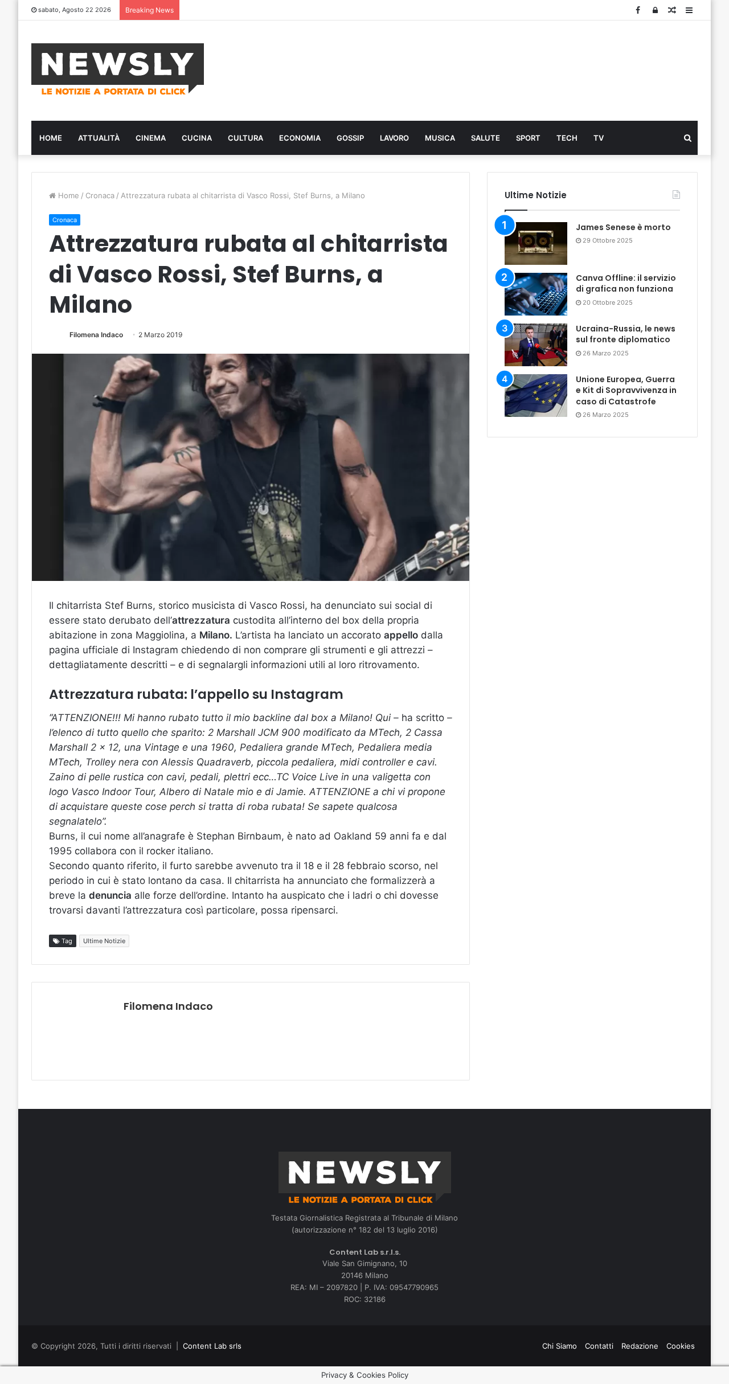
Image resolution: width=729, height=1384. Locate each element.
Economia (300, 137)
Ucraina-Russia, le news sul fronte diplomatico (625, 334)
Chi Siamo (559, 1345)
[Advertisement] (478, 69)
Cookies (680, 1345)
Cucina (197, 137)
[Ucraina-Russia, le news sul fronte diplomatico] (536, 345)
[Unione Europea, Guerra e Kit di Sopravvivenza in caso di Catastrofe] (536, 395)
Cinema (151, 137)
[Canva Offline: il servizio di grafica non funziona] (536, 294)
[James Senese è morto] (536, 243)
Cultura (245, 137)
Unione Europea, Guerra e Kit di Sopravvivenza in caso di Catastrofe (626, 390)
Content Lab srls (212, 1345)
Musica (440, 137)
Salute (485, 137)
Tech (567, 137)
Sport (528, 137)
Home (50, 137)
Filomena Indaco (96, 334)
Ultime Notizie (104, 941)
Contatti (599, 1345)
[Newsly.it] (117, 69)
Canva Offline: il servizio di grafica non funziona (626, 283)
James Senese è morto (623, 227)
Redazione (639, 1345)
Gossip (350, 137)
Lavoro (394, 137)
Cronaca (99, 195)
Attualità (99, 137)
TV (598, 137)
